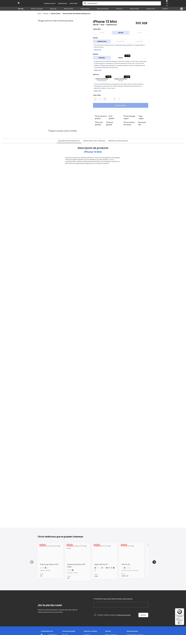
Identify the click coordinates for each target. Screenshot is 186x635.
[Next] (154, 562)
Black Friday (74, 3)
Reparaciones (62, 3)
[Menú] (183, 609)
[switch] (180, 623)
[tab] (69, 140)
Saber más (97, 50)
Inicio (39, 13)
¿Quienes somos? (50, 3)
